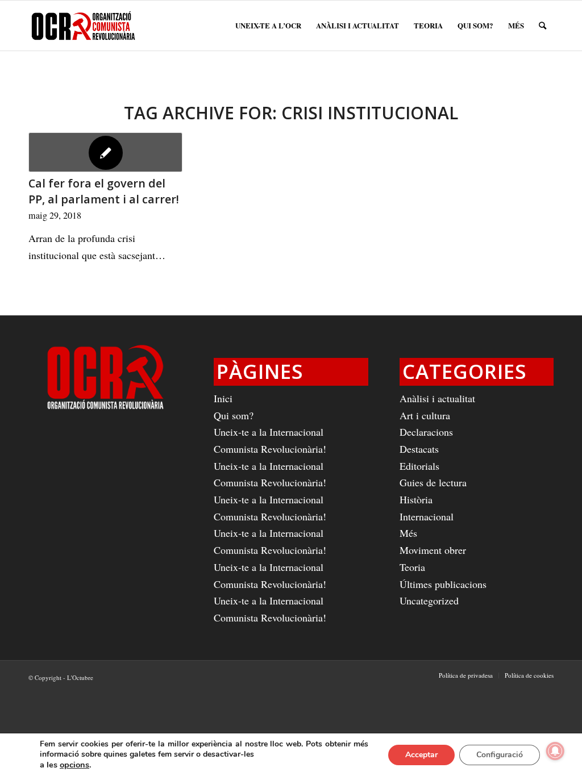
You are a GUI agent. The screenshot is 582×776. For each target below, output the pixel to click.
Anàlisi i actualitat (437, 398)
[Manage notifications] (555, 751)
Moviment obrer (433, 550)
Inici (223, 398)
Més (408, 533)
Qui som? (233, 415)
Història (416, 499)
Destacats (419, 449)
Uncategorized (429, 600)
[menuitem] (268, 26)
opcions (74, 765)
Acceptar (421, 754)
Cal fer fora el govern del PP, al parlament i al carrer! (103, 191)
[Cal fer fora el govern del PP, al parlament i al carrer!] (105, 152)
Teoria (412, 567)
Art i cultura (425, 415)
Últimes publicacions (443, 584)
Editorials (419, 466)
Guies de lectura (433, 482)
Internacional (427, 516)
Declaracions (426, 432)
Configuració (499, 754)
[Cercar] (542, 26)
